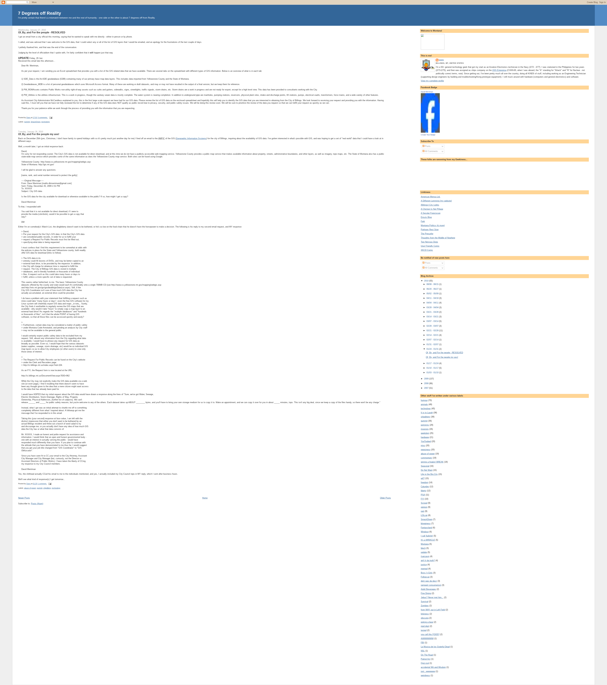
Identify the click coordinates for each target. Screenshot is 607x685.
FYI (422, 499)
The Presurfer (427, 233)
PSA (423, 495)
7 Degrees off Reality (39, 13)
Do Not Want (426, 470)
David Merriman (427, 92)
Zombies (425, 605)
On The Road (427, 655)
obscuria (425, 618)
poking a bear (427, 622)
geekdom (425, 433)
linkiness (425, 614)
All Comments (431, 151)
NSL (423, 651)
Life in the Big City (429, 474)
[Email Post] (51, 117)
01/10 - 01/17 (432, 368)
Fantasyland (426, 527)
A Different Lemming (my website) (436, 201)
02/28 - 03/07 (432, 326)
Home (205, 498)
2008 (426, 383)
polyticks (425, 425)
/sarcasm (425, 556)
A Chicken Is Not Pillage (432, 209)
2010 (426, 281)
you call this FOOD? (430, 634)
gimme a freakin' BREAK (432, 462)
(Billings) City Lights (430, 205)
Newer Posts (24, 498)
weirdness (425, 675)
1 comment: (42, 484)
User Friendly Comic (430, 246)
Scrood (424, 503)
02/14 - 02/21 (432, 335)
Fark (423, 221)
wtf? (423, 478)
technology (45, 122)
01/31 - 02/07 (432, 344)
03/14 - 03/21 (432, 316)
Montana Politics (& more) (433, 225)
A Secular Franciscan (430, 213)
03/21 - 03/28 (432, 312)
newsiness (425, 449)
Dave (441, 60)
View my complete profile (432, 81)
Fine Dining (426, 593)
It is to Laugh (427, 412)
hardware (425, 437)
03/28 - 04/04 (432, 307)
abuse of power (30, 488)
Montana (425, 544)
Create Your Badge (428, 135)
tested (423, 630)
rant (422, 511)
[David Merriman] (430, 132)
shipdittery (47, 488)
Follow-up (425, 577)
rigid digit (425, 626)
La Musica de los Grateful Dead (435, 647)
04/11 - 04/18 (432, 298)
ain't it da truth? (428, 560)
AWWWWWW (427, 638)
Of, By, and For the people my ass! (38, 134)
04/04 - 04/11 (432, 303)
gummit (27, 122)
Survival (424, 601)
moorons (425, 429)
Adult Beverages (428, 589)
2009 (426, 378)
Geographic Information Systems (191, 138)
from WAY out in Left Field (433, 610)
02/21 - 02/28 (432, 330)
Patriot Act (425, 659)
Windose (425, 532)
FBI (422, 642)
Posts (427, 146)
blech (423, 548)
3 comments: (43, 117)
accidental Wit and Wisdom (433, 667)
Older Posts (385, 498)
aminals (424, 404)
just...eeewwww (428, 671)
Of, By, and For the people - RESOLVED (41, 32)
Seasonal (425, 466)
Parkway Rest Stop (429, 229)
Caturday (425, 486)
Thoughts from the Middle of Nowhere (438, 238)
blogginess (426, 523)
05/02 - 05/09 (432, 293)
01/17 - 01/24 (432, 363)
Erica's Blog (426, 217)
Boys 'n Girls (426, 573)
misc (423, 445)
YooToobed (426, 441)
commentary (426, 458)
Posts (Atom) (37, 503)
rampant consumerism (431, 585)
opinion (424, 507)
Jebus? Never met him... (432, 597)
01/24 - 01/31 (432, 349)
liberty (423, 490)
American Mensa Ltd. (430, 197)
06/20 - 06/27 (432, 289)
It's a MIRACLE (428, 540)
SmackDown (35, 122)
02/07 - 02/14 (432, 339)
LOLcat (424, 515)
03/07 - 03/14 (432, 321)
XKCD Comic (427, 250)
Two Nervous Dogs (429, 242)
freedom (424, 482)
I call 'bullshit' (427, 536)
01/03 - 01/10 (432, 372)
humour (424, 400)
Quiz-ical (425, 663)
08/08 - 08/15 (432, 284)
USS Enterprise (499, 70)
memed (424, 568)
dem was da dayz (429, 581)
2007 (426, 388)
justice (424, 564)
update (424, 552)
